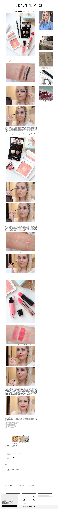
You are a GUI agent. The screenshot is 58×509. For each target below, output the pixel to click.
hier (14, 430)
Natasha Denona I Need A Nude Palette (21, 442)
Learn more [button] (11, 503)
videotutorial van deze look (18, 133)
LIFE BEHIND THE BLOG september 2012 (45, 101)
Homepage (21, 485)
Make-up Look (12, 446)
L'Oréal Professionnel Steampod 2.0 (46, 84)
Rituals (15, 446)
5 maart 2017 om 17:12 (17, 457)
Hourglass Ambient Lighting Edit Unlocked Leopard (14, 443)
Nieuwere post (10, 485)
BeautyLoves (29, 5)
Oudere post (32, 485)
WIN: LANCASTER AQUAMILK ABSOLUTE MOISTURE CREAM (45, 68)
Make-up (8, 446)
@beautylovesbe (29, 506)
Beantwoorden (9, 454)
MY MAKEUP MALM (45, 50)
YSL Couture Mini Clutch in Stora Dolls (26, 442)
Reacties (9, 456)
